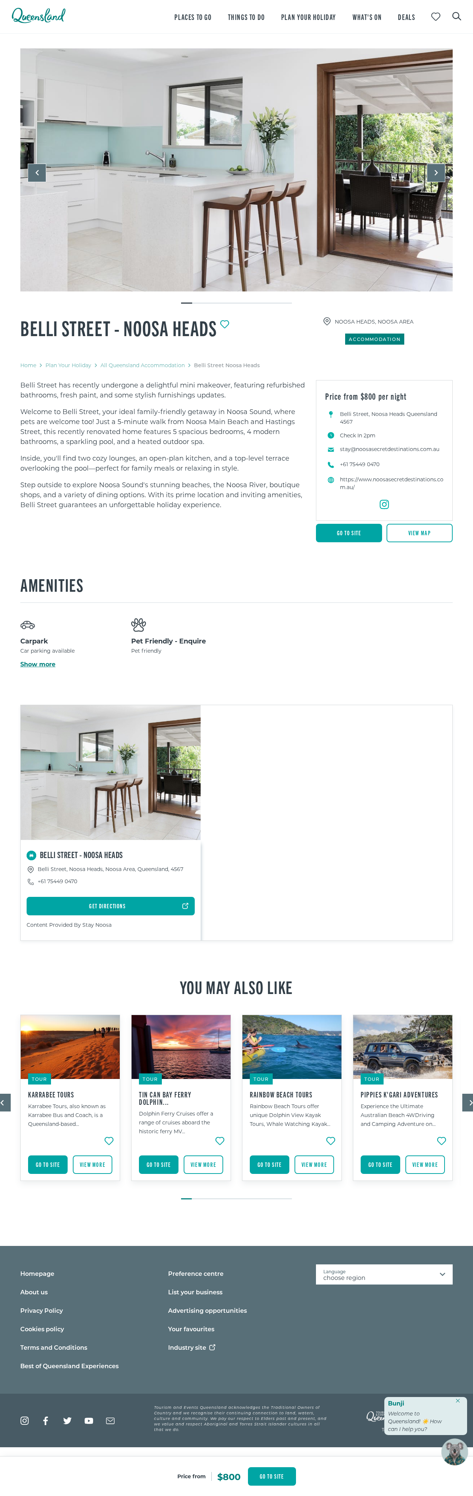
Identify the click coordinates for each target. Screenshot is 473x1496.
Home (28, 365)
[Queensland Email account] (110, 1421)
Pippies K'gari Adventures (399, 1094)
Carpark (34, 640)
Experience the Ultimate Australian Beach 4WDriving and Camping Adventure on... (398, 1115)
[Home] (38, 21)
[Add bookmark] (225, 324)
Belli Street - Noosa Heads (118, 327)
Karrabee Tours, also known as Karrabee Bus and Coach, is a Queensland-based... (67, 1115)
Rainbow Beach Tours (281, 1094)
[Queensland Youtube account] (89, 1421)
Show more (37, 664)
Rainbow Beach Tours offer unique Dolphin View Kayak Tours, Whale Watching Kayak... (290, 1115)
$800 (229, 1476)
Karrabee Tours (51, 1094)
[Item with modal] (236, 170)
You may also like (236, 986)
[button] (37, 173)
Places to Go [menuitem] (192, 16)
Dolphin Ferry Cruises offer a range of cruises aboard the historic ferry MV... (176, 1122)
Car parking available (47, 650)
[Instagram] (384, 504)
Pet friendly (146, 650)
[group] (70, 1103)
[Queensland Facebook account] (46, 1421)
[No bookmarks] (435, 17)
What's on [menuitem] (367, 16)
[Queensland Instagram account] (24, 1421)
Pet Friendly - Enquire (168, 640)
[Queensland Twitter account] (67, 1421)
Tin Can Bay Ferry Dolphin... (165, 1098)
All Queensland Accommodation (143, 365)
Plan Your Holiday (68, 365)
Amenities (52, 584)
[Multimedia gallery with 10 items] (236, 176)
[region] (162, 445)
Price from (191, 1476)
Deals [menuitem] (406, 16)
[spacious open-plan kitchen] (236, 169)
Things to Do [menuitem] (246, 16)
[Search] (456, 15)
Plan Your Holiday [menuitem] (308, 16)
